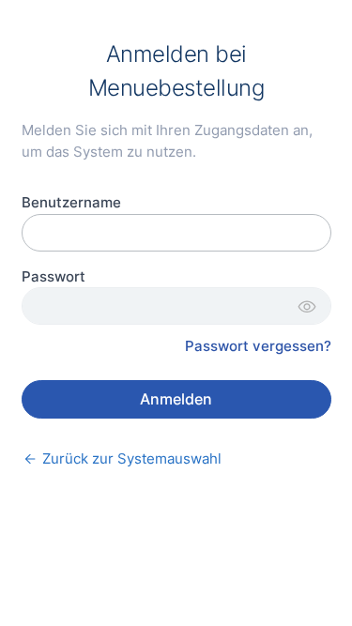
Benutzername (71, 202)
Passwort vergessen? (258, 346)
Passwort (53, 276)
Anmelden (176, 398)
